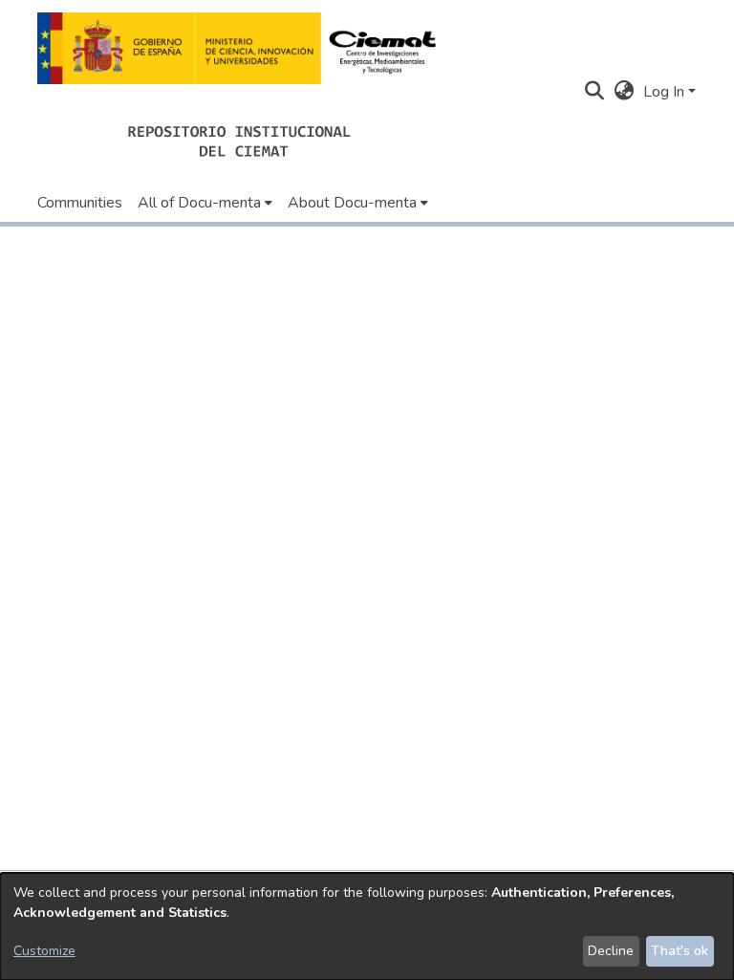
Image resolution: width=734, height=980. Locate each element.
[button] (242, 48)
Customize (44, 951)
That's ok (679, 951)
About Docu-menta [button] (352, 202)
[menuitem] (205, 203)
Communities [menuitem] (79, 202)
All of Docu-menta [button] (199, 202)
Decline (611, 951)
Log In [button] (665, 91)
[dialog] (367, 926)
